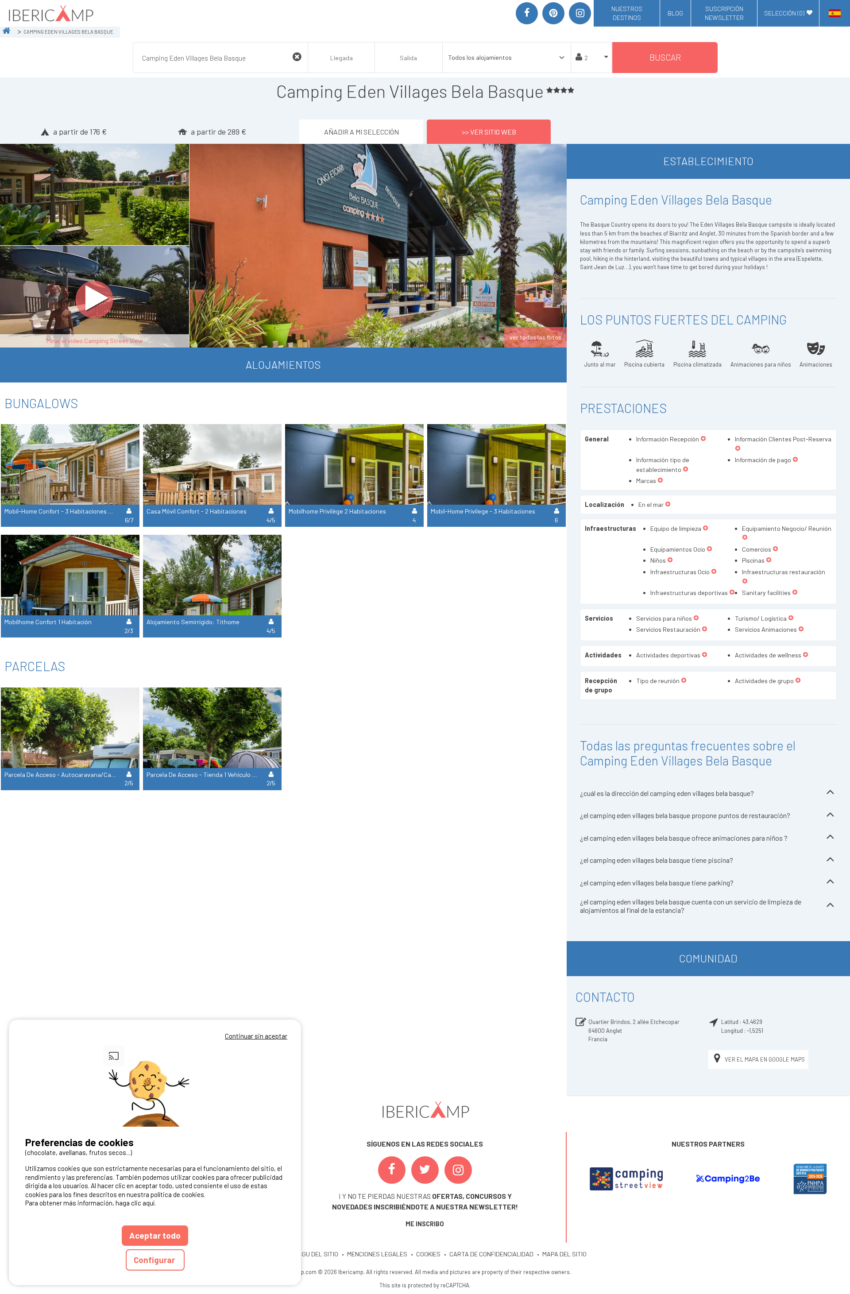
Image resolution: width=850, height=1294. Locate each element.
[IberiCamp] (50, 13)
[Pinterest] (553, 13)
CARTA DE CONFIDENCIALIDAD (491, 1254)
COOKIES (428, 1254)
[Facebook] (527, 13)
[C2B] (728, 1178)
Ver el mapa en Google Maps (765, 1059)
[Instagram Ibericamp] (458, 1170)
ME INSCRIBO (425, 1224)
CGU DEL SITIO (318, 1254)
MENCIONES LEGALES (377, 1254)
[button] (703, 439)
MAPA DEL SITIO (564, 1254)
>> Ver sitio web (489, 131)
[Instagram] (580, 13)
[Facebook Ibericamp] (392, 1170)
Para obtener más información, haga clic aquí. (90, 1203)
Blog (675, 13)
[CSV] (626, 1178)
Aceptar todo (155, 1235)
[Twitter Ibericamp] (425, 1170)
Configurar (155, 1260)
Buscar (665, 57)
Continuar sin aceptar (256, 1036)
